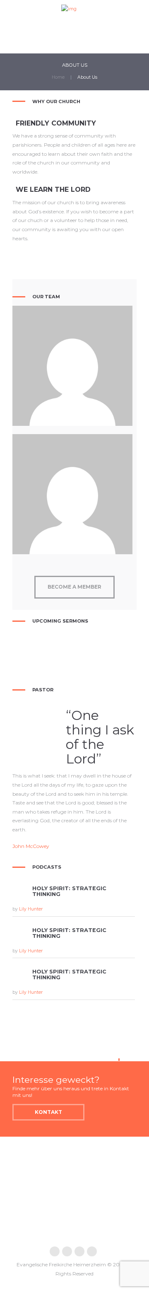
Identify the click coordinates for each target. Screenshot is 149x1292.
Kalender (50, 39)
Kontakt (87, 39)
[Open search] (115, 43)
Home (58, 77)
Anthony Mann (72, 363)
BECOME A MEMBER (74, 587)
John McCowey (30, 846)
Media (16, 39)
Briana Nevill (72, 491)
